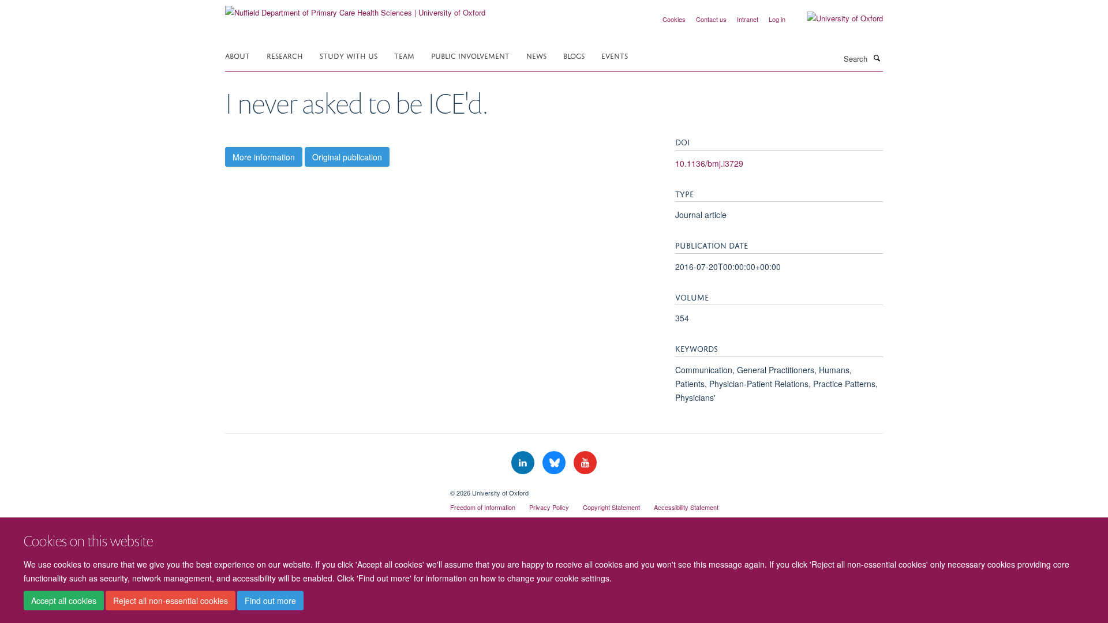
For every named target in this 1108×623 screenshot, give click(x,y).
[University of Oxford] (836, 18)
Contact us (711, 19)
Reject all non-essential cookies (170, 600)
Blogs (574, 55)
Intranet (747, 19)
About (237, 55)
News (536, 55)
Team (404, 55)
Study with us (348, 55)
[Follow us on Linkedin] (524, 462)
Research (285, 55)
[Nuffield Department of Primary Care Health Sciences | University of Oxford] (355, 8)
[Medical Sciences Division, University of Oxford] (329, 488)
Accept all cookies (63, 600)
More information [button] (264, 157)
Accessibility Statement (686, 507)
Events (614, 55)
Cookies (674, 19)
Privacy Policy (549, 507)
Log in (777, 19)
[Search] (876, 57)
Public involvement (470, 55)
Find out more (270, 600)
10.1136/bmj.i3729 (709, 163)
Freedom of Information (482, 507)
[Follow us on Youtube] (585, 462)
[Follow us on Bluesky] (555, 462)
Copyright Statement (611, 507)
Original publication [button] (347, 157)
